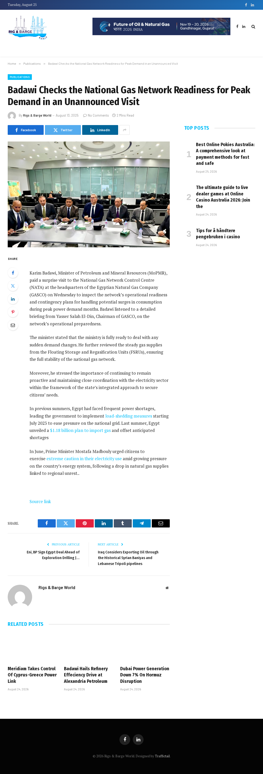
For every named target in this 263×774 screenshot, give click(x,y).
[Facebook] (13, 273)
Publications (20, 77)
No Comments (98, 115)
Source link (40, 501)
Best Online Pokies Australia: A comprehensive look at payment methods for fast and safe (225, 154)
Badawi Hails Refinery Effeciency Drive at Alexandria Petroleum (86, 675)
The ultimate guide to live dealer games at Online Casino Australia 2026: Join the (223, 197)
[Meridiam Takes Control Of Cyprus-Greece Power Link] (32, 647)
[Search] (252, 26)
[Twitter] (13, 286)
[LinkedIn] (13, 299)
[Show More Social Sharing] (124, 130)
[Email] (13, 325)
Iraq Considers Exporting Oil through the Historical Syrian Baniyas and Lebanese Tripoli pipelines (128, 558)
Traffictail (162, 756)
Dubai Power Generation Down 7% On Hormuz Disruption (144, 675)
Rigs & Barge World (37, 115)
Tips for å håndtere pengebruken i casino (218, 234)
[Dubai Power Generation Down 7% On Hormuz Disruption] (145, 648)
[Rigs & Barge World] (46, 26)
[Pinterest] (13, 312)
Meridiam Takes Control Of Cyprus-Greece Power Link (32, 675)
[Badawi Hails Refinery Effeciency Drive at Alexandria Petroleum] (89, 648)
